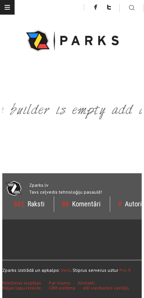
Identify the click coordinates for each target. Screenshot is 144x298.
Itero (66, 270)
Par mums (59, 283)
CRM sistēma (62, 288)
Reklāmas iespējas (21, 283)
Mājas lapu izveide (21, 288)
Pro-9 (125, 270)
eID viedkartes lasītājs (106, 288)
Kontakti (86, 283)
